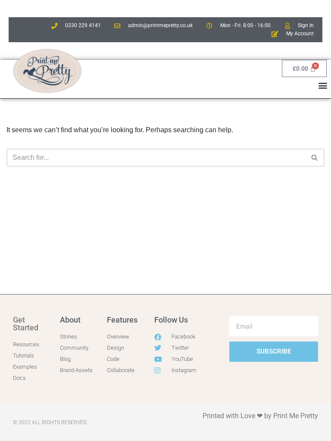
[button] (323, 85)
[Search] (315, 158)
